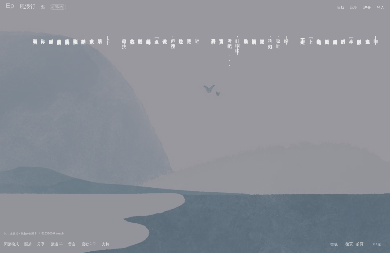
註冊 (367, 7)
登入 (380, 7)
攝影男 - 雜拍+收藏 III (23, 233)
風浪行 (28, 6)
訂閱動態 (57, 7)
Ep (10, 5)
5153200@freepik (52, 233)
